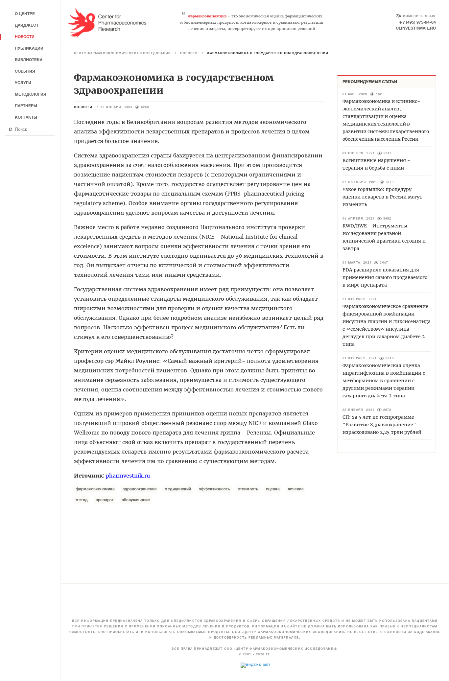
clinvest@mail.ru (416, 28)
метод (82, 500)
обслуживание (136, 500)
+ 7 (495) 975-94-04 (417, 22)
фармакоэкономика (95, 489)
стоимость (248, 489)
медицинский (178, 489)
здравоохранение (140, 489)
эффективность (214, 489)
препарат (105, 500)
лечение (296, 489)
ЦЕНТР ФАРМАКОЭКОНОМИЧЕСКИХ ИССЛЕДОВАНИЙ (122, 53)
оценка (273, 489)
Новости (189, 53)
